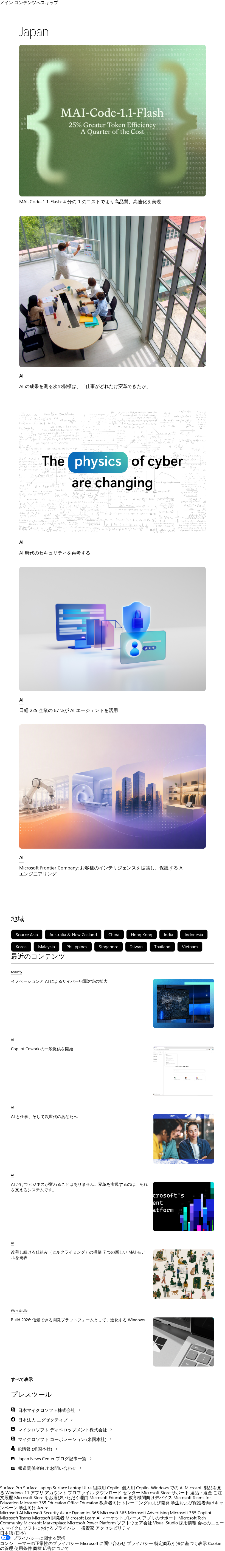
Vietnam (190, 946)
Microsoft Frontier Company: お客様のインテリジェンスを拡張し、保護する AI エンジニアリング (101, 871)
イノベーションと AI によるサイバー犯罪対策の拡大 (59, 981)
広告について (56, 1548)
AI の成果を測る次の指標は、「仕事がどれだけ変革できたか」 (85, 386)
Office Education (82, 1502)
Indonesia (194, 934)
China (113, 934)
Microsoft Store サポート (165, 1492)
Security (16, 971)
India (168, 934)
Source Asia (27, 934)
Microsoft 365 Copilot (190, 1512)
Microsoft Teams (15, 1518)
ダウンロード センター (117, 1492)
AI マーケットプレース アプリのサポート (137, 1518)
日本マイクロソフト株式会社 (46, 1410)
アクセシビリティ (113, 1528)
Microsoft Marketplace (45, 1522)
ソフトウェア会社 (134, 1522)
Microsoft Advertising (148, 1512)
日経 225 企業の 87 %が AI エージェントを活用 (68, 710)
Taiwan (136, 946)
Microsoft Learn (80, 1518)
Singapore (108, 946)
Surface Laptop (37, 1487)
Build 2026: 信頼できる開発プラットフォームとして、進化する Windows (78, 1319)
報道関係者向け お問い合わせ (47, 1468)
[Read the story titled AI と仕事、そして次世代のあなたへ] (183, 1138)
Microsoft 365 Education (43, 1502)
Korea (21, 946)
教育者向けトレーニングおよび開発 (134, 1502)
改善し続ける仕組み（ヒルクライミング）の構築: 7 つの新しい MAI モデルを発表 (78, 1254)
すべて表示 (22, 1379)
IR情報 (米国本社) (35, 1449)
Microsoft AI (11, 1512)
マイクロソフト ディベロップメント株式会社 (62, 1429)
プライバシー (140, 1543)
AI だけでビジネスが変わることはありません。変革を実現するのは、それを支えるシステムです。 (79, 1186)
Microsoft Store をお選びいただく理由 (51, 1497)
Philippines (76, 946)
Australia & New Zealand (73, 934)
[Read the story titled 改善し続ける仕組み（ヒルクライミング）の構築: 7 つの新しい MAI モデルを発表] (183, 1274)
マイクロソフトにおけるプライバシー (42, 1528)
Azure (65, 1512)
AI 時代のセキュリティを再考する (54, 553)
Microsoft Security (41, 1512)
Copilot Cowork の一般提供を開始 (42, 1048)
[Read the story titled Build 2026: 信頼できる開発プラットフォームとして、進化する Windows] (183, 1342)
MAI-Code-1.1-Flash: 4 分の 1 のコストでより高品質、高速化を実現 (90, 201)
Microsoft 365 (113, 1512)
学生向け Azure (33, 1507)
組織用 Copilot (107, 1487)
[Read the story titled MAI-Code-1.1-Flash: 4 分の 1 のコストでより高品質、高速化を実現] (112, 120)
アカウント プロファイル (69, 1492)
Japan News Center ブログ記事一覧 (52, 1458)
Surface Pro (11, 1487)
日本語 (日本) (13, 1533)
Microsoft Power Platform (91, 1522)
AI (21, 375)
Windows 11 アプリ (24, 1492)
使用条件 (23, 1548)
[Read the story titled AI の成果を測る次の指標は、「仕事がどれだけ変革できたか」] (112, 291)
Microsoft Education (108, 1497)
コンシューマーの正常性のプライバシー (39, 1543)
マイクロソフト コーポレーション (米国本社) (62, 1439)
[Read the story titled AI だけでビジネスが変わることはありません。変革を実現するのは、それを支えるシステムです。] (183, 1206)
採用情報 (187, 1522)
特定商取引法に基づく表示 (180, 1543)
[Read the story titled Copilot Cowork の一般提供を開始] (183, 1071)
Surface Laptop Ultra (72, 1487)
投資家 (87, 1528)
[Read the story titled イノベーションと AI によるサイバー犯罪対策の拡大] (183, 1003)
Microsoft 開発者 (48, 1518)
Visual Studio (165, 1522)
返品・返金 (201, 1492)
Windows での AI (167, 1487)
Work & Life (19, 1310)
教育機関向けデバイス (150, 1497)
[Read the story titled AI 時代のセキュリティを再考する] (112, 471)
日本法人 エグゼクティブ (43, 1420)
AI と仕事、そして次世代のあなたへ (44, 1116)
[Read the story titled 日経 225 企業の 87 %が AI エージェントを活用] (112, 629)
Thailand (162, 946)
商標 (37, 1548)
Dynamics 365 (85, 1512)
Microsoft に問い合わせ (103, 1543)
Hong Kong (141, 934)
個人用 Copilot (136, 1487)
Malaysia (46, 946)
